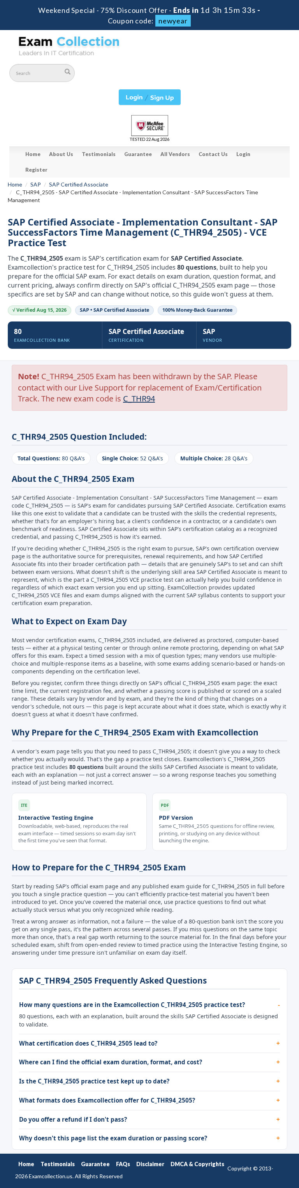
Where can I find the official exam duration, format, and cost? (110, 1062)
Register (36, 170)
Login (243, 154)
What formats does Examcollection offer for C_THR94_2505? (107, 1100)
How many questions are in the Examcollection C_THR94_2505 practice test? (132, 1005)
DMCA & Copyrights (197, 1164)
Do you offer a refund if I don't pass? (73, 1119)
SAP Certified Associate (78, 184)
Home (32, 154)
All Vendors (175, 154)
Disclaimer (150, 1164)
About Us (61, 154)
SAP (35, 184)
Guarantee (138, 154)
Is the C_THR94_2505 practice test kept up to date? (94, 1081)
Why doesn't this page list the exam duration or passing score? (113, 1138)
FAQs (123, 1164)
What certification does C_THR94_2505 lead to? (88, 1043)
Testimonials (99, 154)
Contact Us (213, 154)
